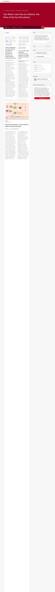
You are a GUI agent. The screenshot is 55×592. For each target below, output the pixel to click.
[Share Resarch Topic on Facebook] (47, 46)
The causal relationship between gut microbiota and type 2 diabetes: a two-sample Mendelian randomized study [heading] (23, 54)
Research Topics (25, 10)
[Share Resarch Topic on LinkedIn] (49, 46)
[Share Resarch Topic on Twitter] (46, 46)
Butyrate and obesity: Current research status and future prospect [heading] (17, 125)
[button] (14, 27)
